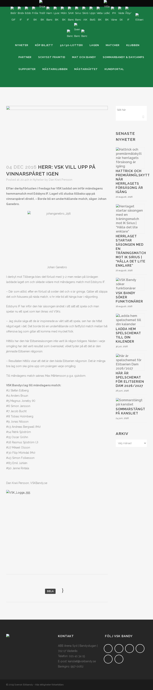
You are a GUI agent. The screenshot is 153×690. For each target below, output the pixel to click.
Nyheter (38, 179)
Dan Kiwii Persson (60, 179)
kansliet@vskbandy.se (82, 661)
